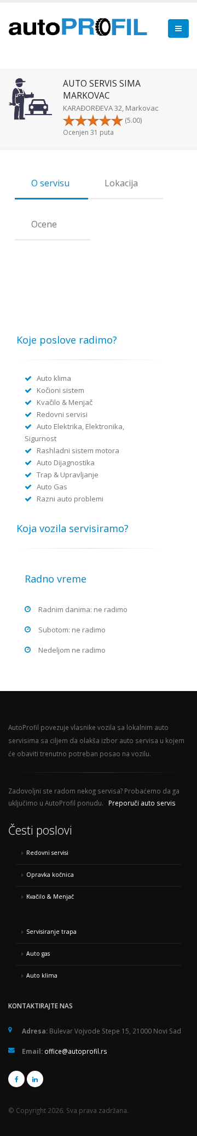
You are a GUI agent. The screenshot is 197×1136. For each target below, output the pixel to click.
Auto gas (38, 953)
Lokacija (121, 183)
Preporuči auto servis (142, 802)
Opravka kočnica (50, 874)
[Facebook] (16, 1079)
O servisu (50, 183)
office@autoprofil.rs (75, 1051)
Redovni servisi (47, 853)
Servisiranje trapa (51, 931)
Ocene (44, 224)
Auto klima (41, 975)
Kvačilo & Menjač (50, 896)
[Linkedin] (35, 1079)
